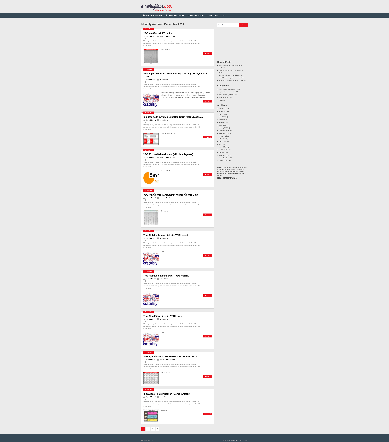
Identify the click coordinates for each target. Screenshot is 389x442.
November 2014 (224, 158)
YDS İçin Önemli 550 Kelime (158, 33)
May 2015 (222, 144)
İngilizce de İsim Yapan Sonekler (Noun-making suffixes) (173, 117)
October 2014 (223, 160)
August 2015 (223, 136)
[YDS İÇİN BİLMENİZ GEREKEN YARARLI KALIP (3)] (152, 378)
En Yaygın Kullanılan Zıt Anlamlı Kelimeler (232, 80)
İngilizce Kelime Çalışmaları (152, 15)
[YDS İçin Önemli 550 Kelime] (152, 56)
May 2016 (222, 119)
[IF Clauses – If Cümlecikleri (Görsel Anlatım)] (152, 415)
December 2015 (224, 130)
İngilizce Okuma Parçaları (175, 15)
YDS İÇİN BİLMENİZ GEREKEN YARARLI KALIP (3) (170, 356)
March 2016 (223, 125)
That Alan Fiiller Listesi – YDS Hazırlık (163, 316)
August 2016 (223, 111)
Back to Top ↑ (243, 440)
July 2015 (222, 139)
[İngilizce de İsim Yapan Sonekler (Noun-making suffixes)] (152, 138)
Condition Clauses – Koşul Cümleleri (230, 75)
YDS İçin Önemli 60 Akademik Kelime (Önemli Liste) (170, 194)
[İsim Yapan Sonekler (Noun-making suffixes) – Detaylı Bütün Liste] (152, 99)
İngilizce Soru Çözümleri (196, 15)
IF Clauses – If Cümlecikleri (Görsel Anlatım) (166, 393)
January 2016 (223, 128)
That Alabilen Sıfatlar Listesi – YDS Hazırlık (166, 275)
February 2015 (223, 150)
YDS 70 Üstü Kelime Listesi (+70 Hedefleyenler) (168, 154)
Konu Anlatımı (213, 15)
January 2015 (223, 152)
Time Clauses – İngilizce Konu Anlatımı (231, 78)
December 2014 (224, 155)
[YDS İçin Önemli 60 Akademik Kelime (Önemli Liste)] (152, 217)
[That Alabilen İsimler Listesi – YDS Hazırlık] (152, 258)
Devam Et (208, 53)
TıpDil (224, 15)
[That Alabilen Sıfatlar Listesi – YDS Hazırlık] (152, 298)
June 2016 (222, 117)
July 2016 (222, 114)
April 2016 (222, 122)
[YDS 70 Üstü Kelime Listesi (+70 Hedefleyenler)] (152, 177)
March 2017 (223, 108)
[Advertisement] (211, 6)
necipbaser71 (152, 36)
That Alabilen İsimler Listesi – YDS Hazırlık (165, 235)
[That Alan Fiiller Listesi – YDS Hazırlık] (152, 339)
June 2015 (222, 141)
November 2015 (224, 133)
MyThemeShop (233, 440)
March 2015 (223, 147)
